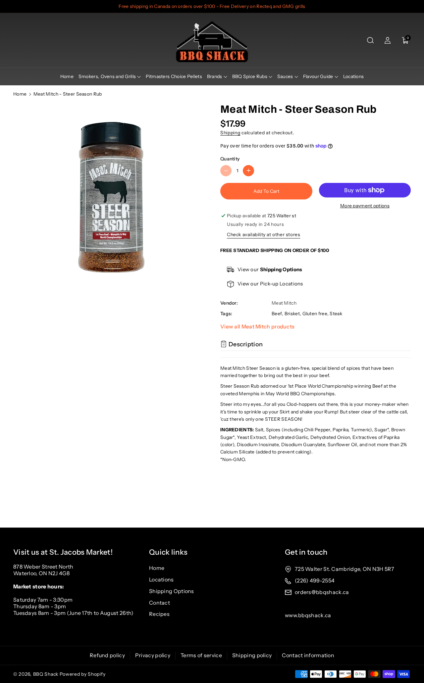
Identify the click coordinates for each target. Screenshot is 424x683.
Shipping (230, 133)
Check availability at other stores (263, 234)
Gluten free (314, 314)
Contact (159, 602)
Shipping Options (171, 591)
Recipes (159, 614)
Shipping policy (252, 655)
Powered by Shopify (83, 674)
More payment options (365, 206)
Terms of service (201, 655)
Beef (277, 314)
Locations (161, 579)
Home (19, 94)
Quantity (229, 159)
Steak (336, 314)
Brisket (292, 314)
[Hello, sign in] (387, 40)
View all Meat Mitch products (257, 326)
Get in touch (306, 552)
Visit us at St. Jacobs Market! (63, 552)
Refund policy (107, 655)
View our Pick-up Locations (270, 283)
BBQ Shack (45, 674)
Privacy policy (152, 655)
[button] (370, 40)
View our (270, 269)
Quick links (168, 552)
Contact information (308, 655)
